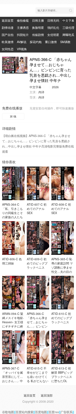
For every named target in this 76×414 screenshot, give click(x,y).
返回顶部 (47, 395)
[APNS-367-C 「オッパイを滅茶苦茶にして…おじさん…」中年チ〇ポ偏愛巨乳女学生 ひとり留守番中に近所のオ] (13, 347)
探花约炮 (36, 42)
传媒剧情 (38, 35)
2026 (55, 87)
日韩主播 (38, 20)
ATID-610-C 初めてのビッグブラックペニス (61, 317)
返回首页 (8, 20)
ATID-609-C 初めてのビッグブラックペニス (37, 263)
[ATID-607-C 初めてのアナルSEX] (38, 183)
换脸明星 (38, 27)
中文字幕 (68, 20)
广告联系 (66, 412)
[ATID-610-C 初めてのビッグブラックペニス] (62, 292)
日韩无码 (53, 20)
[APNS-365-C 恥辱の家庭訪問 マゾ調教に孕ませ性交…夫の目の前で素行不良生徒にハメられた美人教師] (62, 238)
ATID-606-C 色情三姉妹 (12, 261)
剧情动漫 (8, 27)
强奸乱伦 (53, 27)
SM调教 (65, 42)
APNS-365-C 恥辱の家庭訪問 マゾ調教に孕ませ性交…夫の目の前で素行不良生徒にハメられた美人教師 (62, 271)
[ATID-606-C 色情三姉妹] (13, 238)
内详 (41, 92)
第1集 (13, 116)
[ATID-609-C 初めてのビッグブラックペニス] (38, 238)
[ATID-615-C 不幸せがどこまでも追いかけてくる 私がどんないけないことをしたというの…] (38, 347)
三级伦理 (68, 27)
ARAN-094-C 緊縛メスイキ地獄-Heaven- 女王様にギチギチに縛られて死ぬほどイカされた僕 (13, 324)
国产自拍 (8, 35)
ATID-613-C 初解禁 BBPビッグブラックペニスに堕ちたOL (62, 374)
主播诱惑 (23, 27)
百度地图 (41, 412)
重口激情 (51, 42)
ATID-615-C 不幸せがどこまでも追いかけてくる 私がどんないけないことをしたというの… (37, 378)
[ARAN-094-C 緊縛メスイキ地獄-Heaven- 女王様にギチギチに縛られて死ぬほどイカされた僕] (13, 292)
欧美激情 (8, 42)
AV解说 (21, 42)
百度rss (54, 412)
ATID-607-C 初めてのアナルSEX (36, 208)
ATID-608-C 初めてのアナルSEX (61, 208)
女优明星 (53, 35)
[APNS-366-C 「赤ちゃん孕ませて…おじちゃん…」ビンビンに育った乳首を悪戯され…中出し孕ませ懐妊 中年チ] (14, 65)
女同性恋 (8, 49)
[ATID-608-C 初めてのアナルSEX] (62, 183)
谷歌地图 (8, 412)
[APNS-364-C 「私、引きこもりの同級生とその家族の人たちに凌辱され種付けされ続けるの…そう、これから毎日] (13, 183)
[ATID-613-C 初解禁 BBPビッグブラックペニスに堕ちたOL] (62, 347)
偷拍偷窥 (23, 20)
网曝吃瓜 (68, 35)
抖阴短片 (23, 35)
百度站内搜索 (24, 412)
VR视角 (22, 49)
